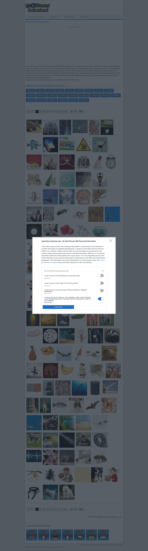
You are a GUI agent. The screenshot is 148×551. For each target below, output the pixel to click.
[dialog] (74, 275)
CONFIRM (58, 307)
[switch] (101, 275)
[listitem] (74, 271)
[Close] (111, 241)
